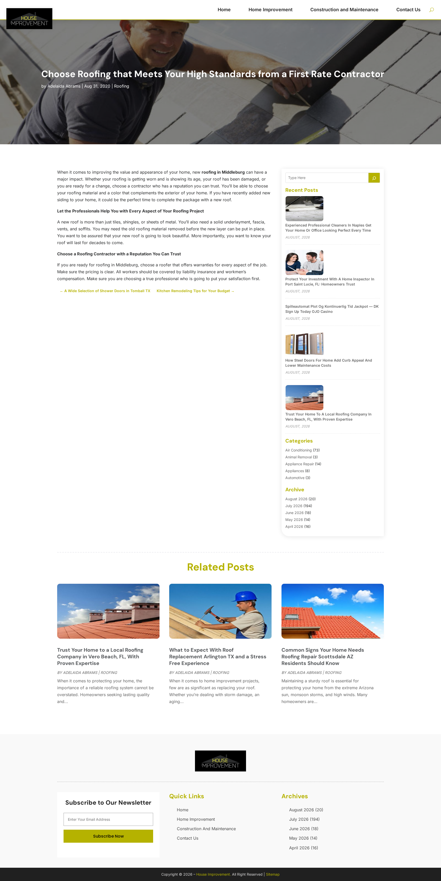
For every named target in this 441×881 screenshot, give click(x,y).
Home (224, 9)
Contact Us (408, 9)
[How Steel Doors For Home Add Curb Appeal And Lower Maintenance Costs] (304, 344)
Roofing (121, 86)
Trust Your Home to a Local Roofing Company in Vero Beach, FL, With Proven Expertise (100, 656)
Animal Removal (298, 457)
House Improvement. (213, 874)
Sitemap (273, 874)
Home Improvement (270, 9)
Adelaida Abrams (63, 86)
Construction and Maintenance (344, 9)
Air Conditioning (298, 450)
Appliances (294, 471)
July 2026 (293, 506)
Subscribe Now (108, 836)
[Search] (374, 178)
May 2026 (294, 519)
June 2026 (294, 512)
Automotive (294, 477)
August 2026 (296, 499)
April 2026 (294, 526)
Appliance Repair (299, 464)
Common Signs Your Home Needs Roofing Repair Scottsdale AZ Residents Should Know (322, 656)
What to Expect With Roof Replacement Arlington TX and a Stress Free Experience (217, 656)
